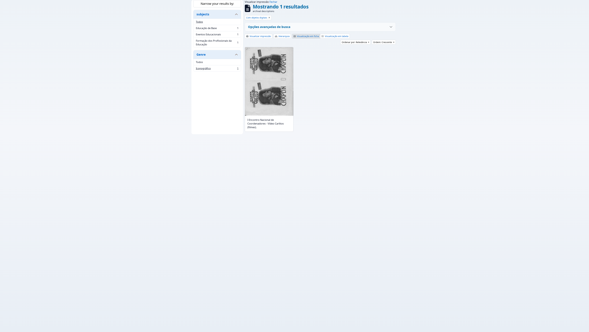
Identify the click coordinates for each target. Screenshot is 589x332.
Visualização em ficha (307, 36)
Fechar (273, 2)
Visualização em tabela (336, 36)
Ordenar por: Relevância (355, 42)
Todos (199, 22)
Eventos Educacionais (217, 35)
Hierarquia (284, 36)
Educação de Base (217, 28)
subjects (202, 14)
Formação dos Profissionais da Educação (217, 42)
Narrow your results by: (217, 4)
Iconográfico (217, 69)
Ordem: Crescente (383, 42)
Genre (201, 54)
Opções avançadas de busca (269, 27)
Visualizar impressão (260, 36)
